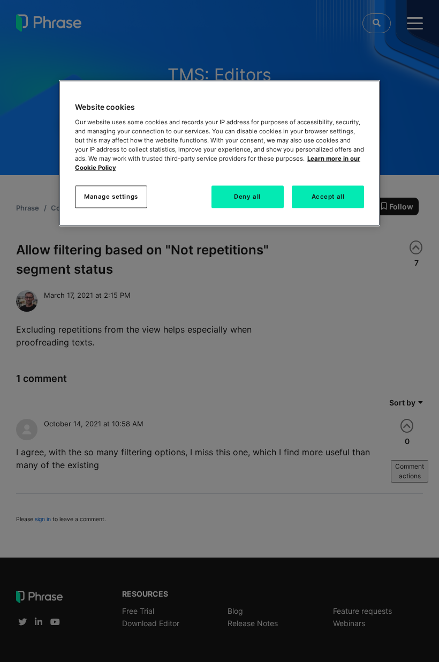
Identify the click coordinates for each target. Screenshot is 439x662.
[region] (219, 153)
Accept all (328, 196)
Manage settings (111, 196)
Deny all (247, 196)
